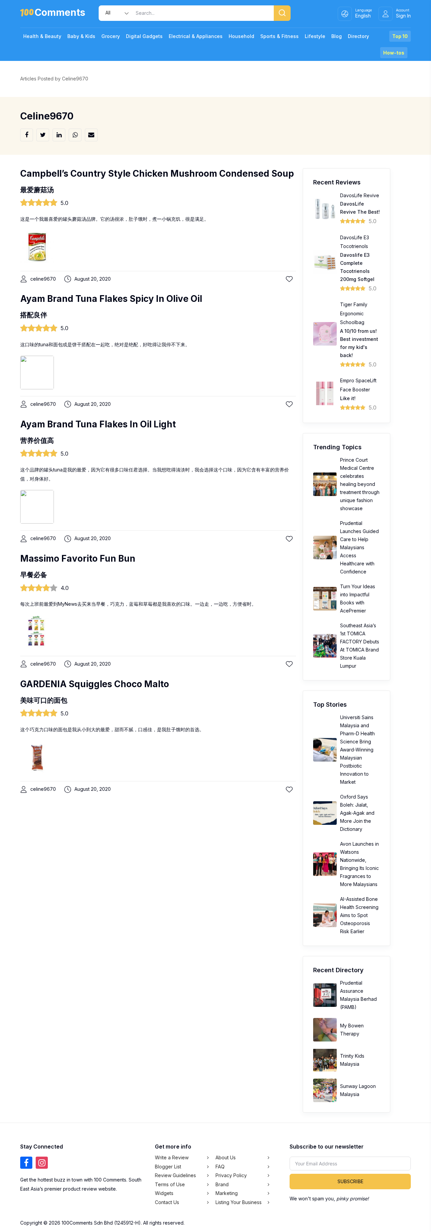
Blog (336, 36)
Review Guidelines (175, 1175)
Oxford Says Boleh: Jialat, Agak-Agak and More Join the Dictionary (357, 813)
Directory (358, 36)
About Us (226, 1157)
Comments (60, 13)
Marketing (227, 1193)
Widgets (164, 1193)
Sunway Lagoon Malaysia (358, 1090)
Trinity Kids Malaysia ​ (352, 1060)
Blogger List (168, 1166)
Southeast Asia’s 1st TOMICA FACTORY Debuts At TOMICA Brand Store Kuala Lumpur (359, 646)
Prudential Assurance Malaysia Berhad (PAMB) (358, 995)
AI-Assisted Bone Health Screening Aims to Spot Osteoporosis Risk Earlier (359, 915)
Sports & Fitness (279, 36)
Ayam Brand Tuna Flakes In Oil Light (98, 424)
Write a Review (172, 1157)
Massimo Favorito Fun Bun (77, 558)
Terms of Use (170, 1184)
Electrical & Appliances (196, 36)
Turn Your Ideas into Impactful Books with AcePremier (357, 598)
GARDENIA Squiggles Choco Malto (94, 684)
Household (241, 36)
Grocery (110, 36)
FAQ (220, 1166)
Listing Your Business (239, 1202)
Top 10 (400, 36)
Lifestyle (315, 36)
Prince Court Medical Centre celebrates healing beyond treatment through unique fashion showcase (359, 484)
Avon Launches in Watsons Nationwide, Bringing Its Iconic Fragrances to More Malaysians (359, 864)
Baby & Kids (81, 36)
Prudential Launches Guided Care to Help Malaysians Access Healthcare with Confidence (359, 547)
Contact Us (167, 1202)
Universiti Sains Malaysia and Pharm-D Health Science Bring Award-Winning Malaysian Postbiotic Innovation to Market (357, 749)
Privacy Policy (231, 1175)
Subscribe (350, 1181)
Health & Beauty (42, 36)
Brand (222, 1184)
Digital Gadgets (144, 36)
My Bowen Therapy (352, 1029)
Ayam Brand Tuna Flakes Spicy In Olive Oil (111, 298)
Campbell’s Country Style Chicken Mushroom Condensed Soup (157, 173)
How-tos (393, 53)
